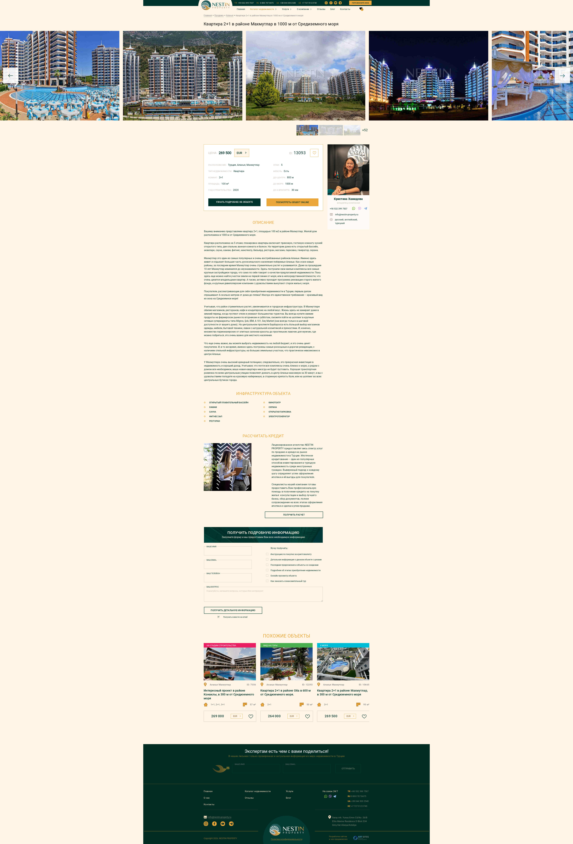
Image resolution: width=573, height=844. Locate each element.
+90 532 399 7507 (338, 208)
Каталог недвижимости (262, 9)
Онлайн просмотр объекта (284, 576)
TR (244, 3)
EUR (239, 153)
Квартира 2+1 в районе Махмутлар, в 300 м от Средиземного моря (342, 692)
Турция (232, 164)
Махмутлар (253, 164)
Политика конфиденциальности (286, 839)
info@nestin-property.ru (346, 214)
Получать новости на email (235, 617)
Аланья (230, 15)
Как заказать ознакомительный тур (288, 581)
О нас (207, 798)
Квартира (239, 171)
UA (286, 3)
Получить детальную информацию (233, 610)
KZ (308, 3)
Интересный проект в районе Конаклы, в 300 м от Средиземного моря (229, 694)
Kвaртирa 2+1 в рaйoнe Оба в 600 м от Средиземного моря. (285, 692)
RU (265, 3)
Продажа (219, 15)
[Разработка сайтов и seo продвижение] (361, 839)
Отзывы (321, 9)
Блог (332, 9)
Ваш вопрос (213, 587)
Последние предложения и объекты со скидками (294, 565)
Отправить (348, 768)
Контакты (345, 9)
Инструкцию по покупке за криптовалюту (291, 554)
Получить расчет (294, 514)
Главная (241, 9)
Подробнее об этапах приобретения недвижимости (296, 570)
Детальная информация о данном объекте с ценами (296, 559)
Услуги (285, 9)
